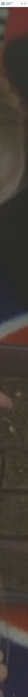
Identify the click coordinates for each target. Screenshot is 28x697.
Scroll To (14, 694)
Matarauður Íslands (7, 3)
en (22, 3)
